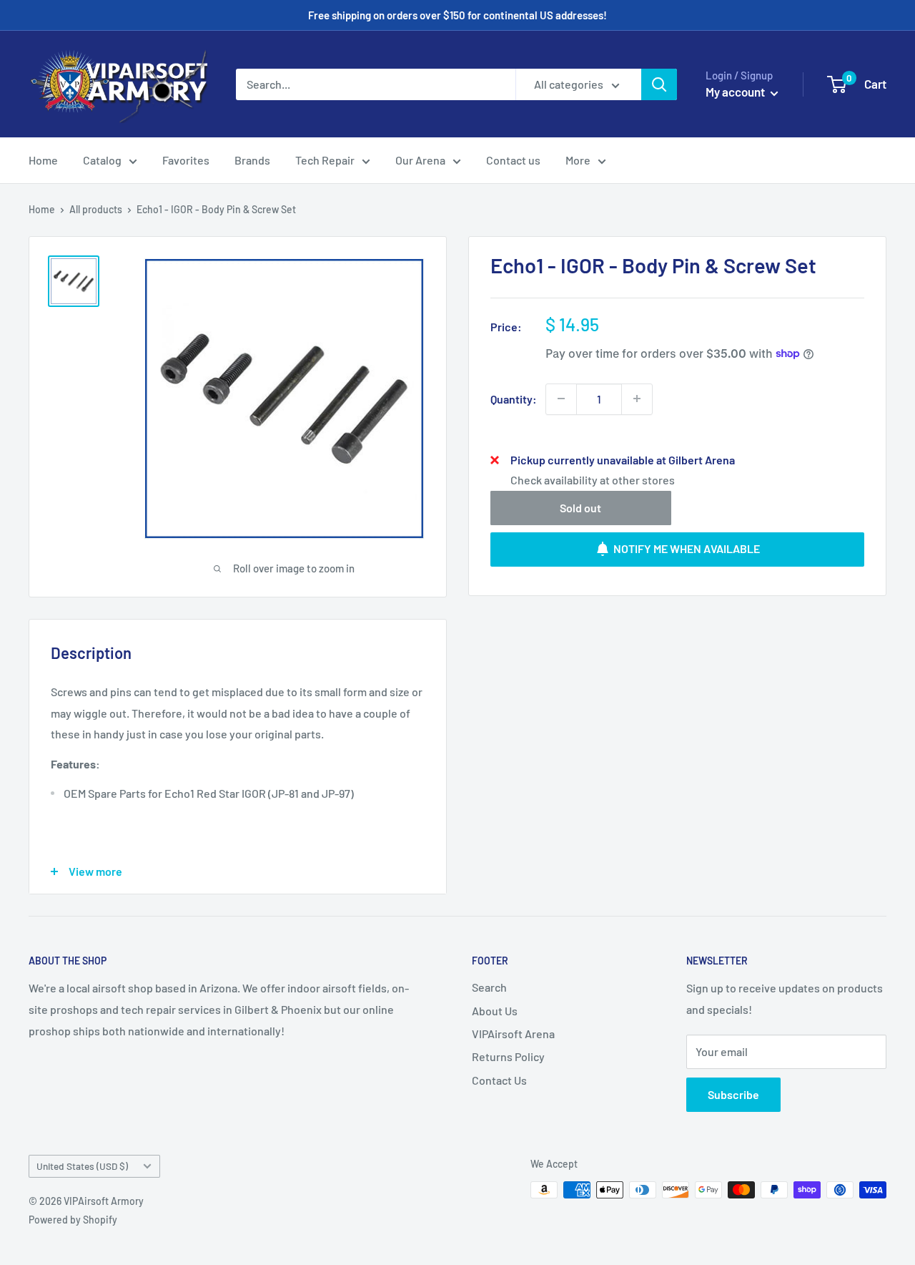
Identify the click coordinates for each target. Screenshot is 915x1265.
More (577, 160)
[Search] (659, 84)
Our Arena (420, 160)
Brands (252, 160)
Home (43, 160)
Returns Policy (508, 1056)
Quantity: (513, 398)
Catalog (102, 160)
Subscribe (733, 1094)
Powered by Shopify (73, 1219)
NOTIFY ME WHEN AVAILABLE (686, 548)
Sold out (580, 507)
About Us (495, 1010)
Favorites (185, 160)
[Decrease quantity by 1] (561, 399)
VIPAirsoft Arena (513, 1033)
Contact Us (499, 1080)
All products (95, 209)
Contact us (513, 160)
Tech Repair (325, 160)
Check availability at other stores (592, 479)
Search (489, 987)
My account (736, 91)
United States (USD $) (82, 1166)
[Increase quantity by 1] (637, 399)
